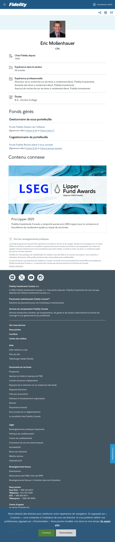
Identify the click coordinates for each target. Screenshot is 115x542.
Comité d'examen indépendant (23, 380)
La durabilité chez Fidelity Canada (25, 416)
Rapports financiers (18, 389)
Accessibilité (15, 447)
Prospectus (14, 371)
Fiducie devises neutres (50, 148)
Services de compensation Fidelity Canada (28, 309)
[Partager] (99, 12)
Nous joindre (15, 329)
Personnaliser (66, 533)
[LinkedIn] (12, 277)
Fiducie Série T (47, 130)
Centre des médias (17, 338)
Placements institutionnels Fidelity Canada (29, 299)
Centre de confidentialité (20, 438)
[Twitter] (22, 277)
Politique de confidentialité (21, 433)
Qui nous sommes (17, 325)
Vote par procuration (18, 394)
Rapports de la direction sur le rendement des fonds (33, 385)
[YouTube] (31, 277)
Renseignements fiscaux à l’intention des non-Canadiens (34, 480)
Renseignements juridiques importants (26, 429)
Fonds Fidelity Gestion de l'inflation (27, 126)
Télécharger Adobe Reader (21, 358)
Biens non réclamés (18, 451)
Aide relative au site (18, 350)
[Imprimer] (105, 12)
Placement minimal (18, 407)
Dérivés (12, 403)
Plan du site (14, 354)
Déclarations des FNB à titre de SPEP (26, 475)
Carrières (13, 334)
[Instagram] (40, 277)
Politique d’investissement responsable (27, 398)
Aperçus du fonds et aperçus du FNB (25, 376)
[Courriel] (111, 12)
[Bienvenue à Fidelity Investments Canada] (18, 5)
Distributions (15, 471)
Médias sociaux (16, 456)
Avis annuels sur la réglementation (25, 412)
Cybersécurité (15, 460)
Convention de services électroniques (26, 442)
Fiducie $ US (31, 130)
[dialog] (57, 525)
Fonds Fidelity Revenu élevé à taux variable (31, 144)
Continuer (46, 533)
